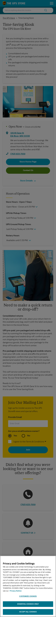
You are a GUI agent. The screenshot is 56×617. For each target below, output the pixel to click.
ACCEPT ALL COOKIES (28, 612)
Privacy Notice (15, 591)
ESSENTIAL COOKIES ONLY (28, 604)
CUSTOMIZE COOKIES (28, 596)
